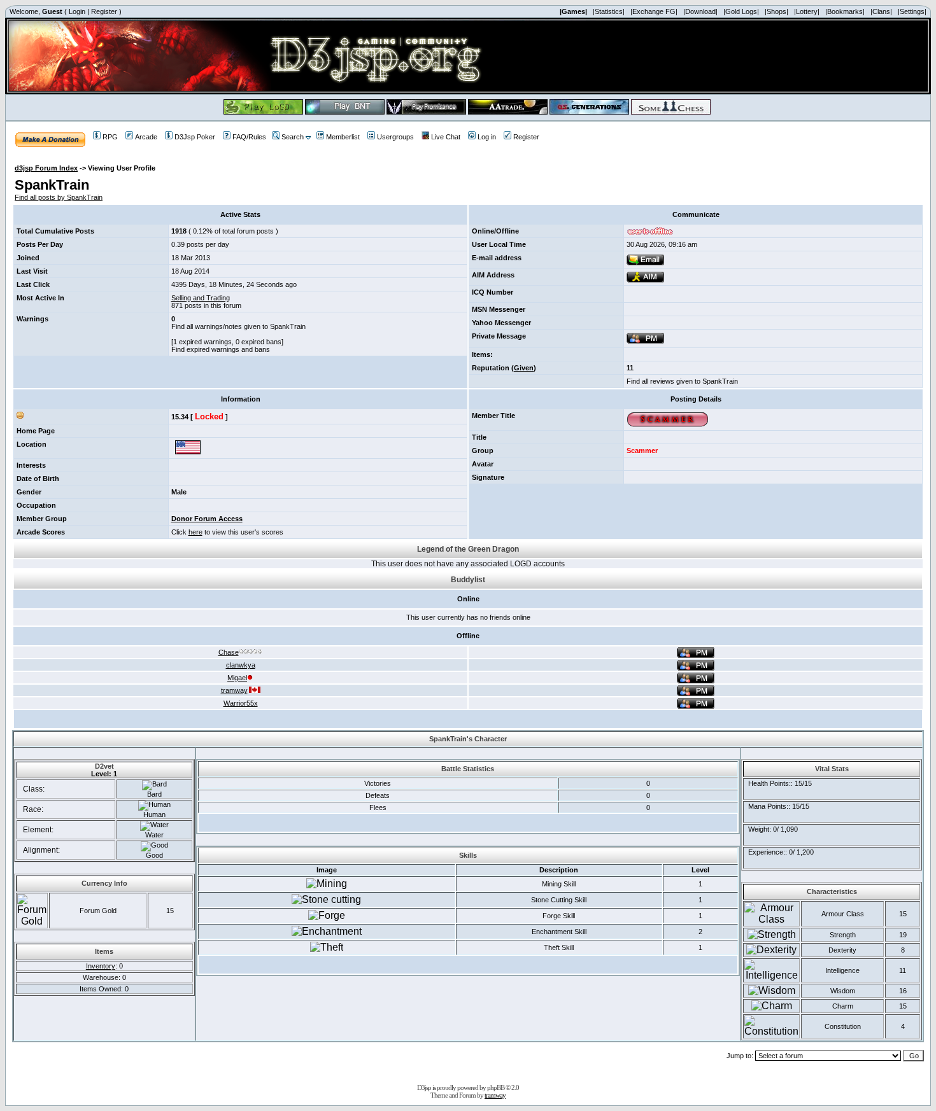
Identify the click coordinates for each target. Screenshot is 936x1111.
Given (524, 368)
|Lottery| (806, 11)
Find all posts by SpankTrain (59, 197)
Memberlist (343, 137)
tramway (234, 690)
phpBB (495, 1087)
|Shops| (776, 11)
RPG (110, 137)
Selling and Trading (200, 298)
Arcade (146, 137)
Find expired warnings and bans (220, 349)
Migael (237, 677)
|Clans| (881, 11)
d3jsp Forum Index (46, 168)
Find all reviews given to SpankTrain (682, 381)
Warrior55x (240, 703)
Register (104, 11)
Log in (487, 137)
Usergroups (395, 137)
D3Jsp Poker (194, 137)
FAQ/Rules (249, 137)
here (195, 532)
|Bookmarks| (845, 11)
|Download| (700, 11)
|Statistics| (609, 11)
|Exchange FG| (653, 11)
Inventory (100, 966)
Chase (228, 652)
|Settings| (912, 11)
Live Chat (445, 137)
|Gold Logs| (741, 11)
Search (292, 137)
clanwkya (240, 665)
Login (77, 11)
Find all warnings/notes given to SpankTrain (238, 326)
